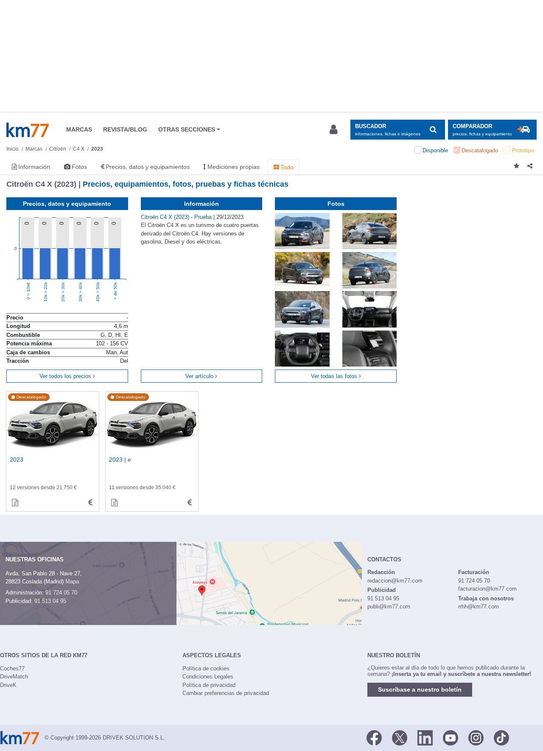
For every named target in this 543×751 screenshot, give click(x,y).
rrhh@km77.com (478, 606)
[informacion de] (15, 503)
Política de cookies (206, 668)
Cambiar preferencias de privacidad (225, 693)
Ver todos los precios (66, 376)
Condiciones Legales (207, 676)
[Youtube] (450, 737)
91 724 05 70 (61, 592)
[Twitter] (399, 737)
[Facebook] (374, 737)
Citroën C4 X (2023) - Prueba (177, 217)
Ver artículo (200, 376)
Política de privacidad (208, 685)
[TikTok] (501, 737)
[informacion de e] (114, 503)
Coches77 (12, 668)
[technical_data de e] (190, 503)
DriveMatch (14, 676)
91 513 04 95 (50, 601)
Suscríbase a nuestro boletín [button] (420, 689)
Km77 (27, 129)
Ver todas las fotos (335, 376)
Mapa (72, 581)
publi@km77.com (388, 606)
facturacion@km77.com (487, 589)
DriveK (8, 685)
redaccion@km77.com (395, 580)
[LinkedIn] (425, 737)
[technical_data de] (90, 503)
